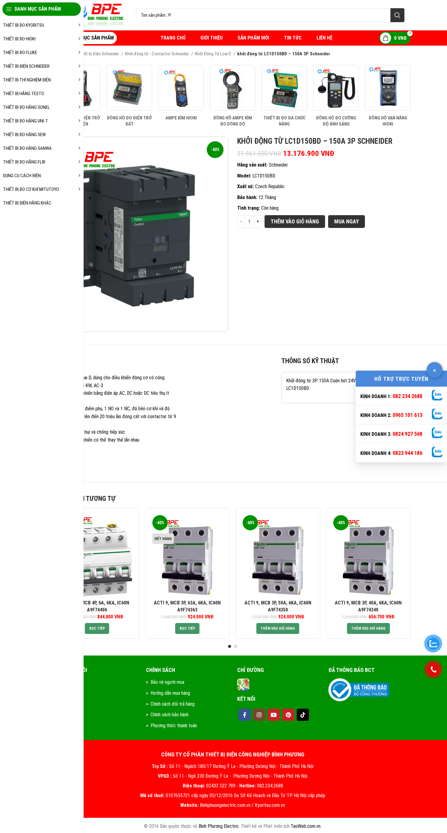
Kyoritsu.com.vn (270, 805)
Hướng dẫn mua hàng (170, 693)
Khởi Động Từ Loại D (213, 54)
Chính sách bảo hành (170, 715)
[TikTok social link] (303, 715)
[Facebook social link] (244, 715)
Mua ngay (346, 221)
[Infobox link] (129, 96)
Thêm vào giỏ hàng (295, 221)
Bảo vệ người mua (167, 682)
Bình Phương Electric (219, 826)
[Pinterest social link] (288, 715)
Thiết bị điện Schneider (99, 54)
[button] (277, 628)
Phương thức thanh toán (174, 725)
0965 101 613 (407, 415)
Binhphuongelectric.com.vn (225, 805)
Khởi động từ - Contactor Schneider (157, 54)
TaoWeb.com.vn (306, 826)
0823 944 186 (407, 452)
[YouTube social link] (274, 715)
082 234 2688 (407, 396)
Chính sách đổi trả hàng (173, 704)
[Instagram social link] (259, 715)
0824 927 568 (407, 434)
